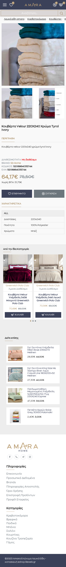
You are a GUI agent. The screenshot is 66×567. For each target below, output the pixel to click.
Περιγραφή (8, 138)
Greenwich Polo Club (17, 286)
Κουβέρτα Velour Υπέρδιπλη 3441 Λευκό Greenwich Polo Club (48, 298)
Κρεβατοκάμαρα (36, 19)
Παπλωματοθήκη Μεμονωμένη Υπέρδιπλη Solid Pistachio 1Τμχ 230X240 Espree (40, 393)
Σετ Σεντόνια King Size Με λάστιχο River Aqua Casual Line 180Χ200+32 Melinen (41, 372)
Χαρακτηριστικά (11, 204)
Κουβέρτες (55, 19)
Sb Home (16, 163)
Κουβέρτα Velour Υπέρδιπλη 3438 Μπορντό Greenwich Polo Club (17, 299)
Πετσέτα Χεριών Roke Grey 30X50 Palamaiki (39, 411)
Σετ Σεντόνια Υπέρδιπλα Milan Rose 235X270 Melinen (40, 350)
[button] (30, 320)
